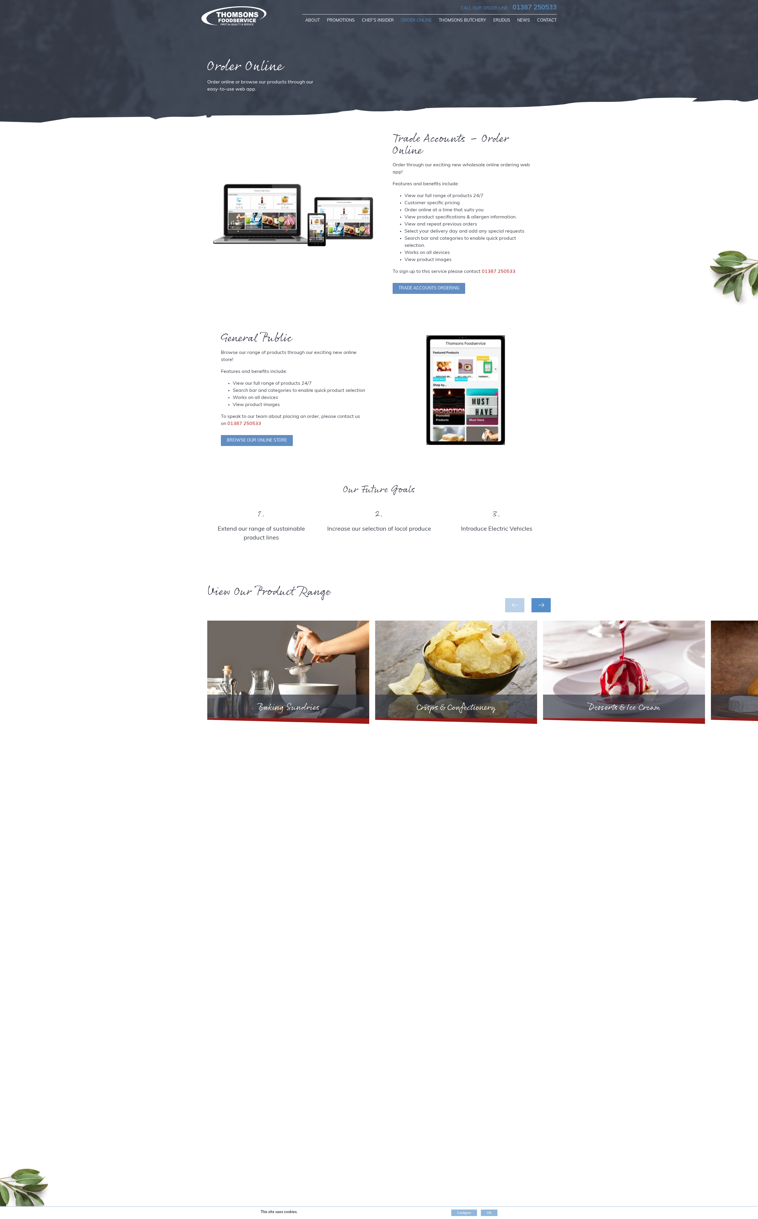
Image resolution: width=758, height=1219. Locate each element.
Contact (547, 20)
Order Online (416, 20)
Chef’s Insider (378, 20)
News (523, 20)
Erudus (501, 20)
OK (489, 1213)
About (312, 20)
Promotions (341, 20)
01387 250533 (509, 7)
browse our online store (257, 440)
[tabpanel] (288, 672)
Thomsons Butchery (462, 20)
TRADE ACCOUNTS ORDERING (429, 288)
